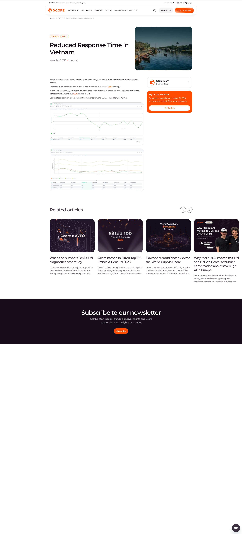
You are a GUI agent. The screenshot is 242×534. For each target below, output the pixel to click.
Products (72, 10)
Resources (119, 10)
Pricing (109, 10)
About (132, 10)
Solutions (85, 10)
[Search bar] (154, 10)
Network (99, 10)
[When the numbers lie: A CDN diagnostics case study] (72, 249)
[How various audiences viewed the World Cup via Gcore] (168, 249)
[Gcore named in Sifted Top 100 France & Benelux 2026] (120, 249)
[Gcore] (56, 10)
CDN (110, 86)
